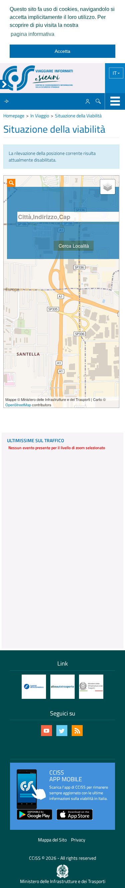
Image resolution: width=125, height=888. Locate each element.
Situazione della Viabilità (78, 115)
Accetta (62, 51)
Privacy (78, 839)
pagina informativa (32, 34)
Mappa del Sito (52, 839)
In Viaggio (39, 115)
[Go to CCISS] (38, 78)
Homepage (13, 115)
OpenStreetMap (18, 404)
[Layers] (107, 187)
